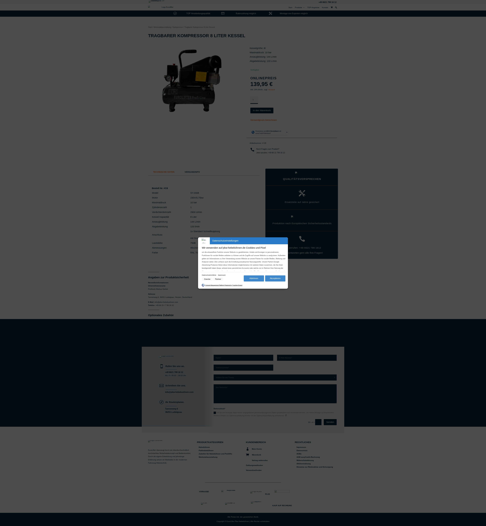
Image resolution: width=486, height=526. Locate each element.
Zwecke (207, 279)
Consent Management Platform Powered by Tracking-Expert (223, 285)
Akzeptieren (275, 278)
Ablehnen (253, 278)
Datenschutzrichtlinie (209, 275)
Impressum (222, 275)
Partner (218, 279)
